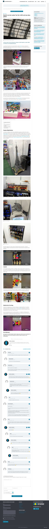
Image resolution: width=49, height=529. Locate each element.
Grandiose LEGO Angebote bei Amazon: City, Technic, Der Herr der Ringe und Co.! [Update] (39, 38)
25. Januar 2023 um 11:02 (11, 353)
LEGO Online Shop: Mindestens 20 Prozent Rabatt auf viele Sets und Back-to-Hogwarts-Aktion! (39, 31)
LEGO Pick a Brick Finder (22, 511)
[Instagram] (37, 48)
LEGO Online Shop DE (37, 13)
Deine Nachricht (5, 509)
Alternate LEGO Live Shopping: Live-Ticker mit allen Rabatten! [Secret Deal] (39, 27)
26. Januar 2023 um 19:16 (13, 434)
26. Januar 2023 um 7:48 (11, 420)
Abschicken (6, 521)
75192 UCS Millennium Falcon (17, 137)
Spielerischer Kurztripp (7, 126)
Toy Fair (5, 13)
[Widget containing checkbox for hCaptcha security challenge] (8, 492)
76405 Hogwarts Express (25, 136)
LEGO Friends (19, 98)
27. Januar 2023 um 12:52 (16, 456)
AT (41, 13)
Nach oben (45, 527)
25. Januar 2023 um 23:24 (12, 398)
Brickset (20, 308)
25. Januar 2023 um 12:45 (13, 382)
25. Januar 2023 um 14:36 (11, 404)
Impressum (20, 503)
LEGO (35, 1)
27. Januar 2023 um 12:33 (15, 448)
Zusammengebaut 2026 (23, 1)
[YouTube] (39, 48)
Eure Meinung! (6, 127)
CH (42, 13)
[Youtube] (11, 345)
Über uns (20, 505)
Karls (39, 1)
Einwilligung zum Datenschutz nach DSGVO (8, 517)
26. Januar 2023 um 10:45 (11, 462)
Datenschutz (21, 504)
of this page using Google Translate (16, 11)
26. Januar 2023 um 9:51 (12, 428)
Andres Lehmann (11, 427)
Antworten (29, 352)
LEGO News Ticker (31, 1)
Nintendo (42, 1)
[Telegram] (35, 48)
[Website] (9, 345)
